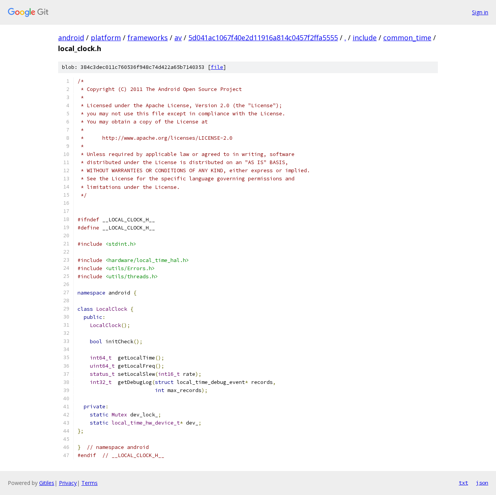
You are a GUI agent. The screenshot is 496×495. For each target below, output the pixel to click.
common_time (407, 37)
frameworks (147, 37)
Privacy (68, 482)
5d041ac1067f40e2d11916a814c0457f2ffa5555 (263, 37)
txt (463, 482)
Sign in (480, 12)
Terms (89, 482)
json (482, 482)
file (217, 67)
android (71, 37)
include (365, 37)
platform (106, 37)
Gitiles (46, 482)
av (178, 37)
